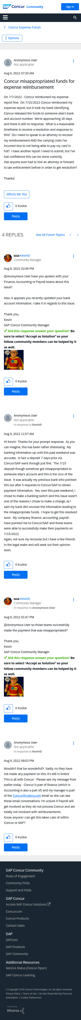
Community (35, 7)
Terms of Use (30, 993)
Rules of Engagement (20, 876)
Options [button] (13, 38)
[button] (73, 61)
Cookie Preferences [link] (31, 997)
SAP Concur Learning (20, 975)
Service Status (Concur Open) (26, 968)
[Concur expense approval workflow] (77, 235)
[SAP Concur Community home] (14, 6)
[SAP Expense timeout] (70, 235)
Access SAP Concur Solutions (26, 904)
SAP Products (15, 947)
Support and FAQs (18, 890)
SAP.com (12, 940)
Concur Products (17, 918)
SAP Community (17, 954)
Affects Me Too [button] (16, 194)
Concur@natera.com (27, 795)
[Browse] (7, 17)
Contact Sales (15, 925)
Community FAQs (18, 883)
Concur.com (14, 911)
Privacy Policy (13, 993)
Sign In (70, 6)
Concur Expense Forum (24, 27)
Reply (16, 216)
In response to (28, 424)
